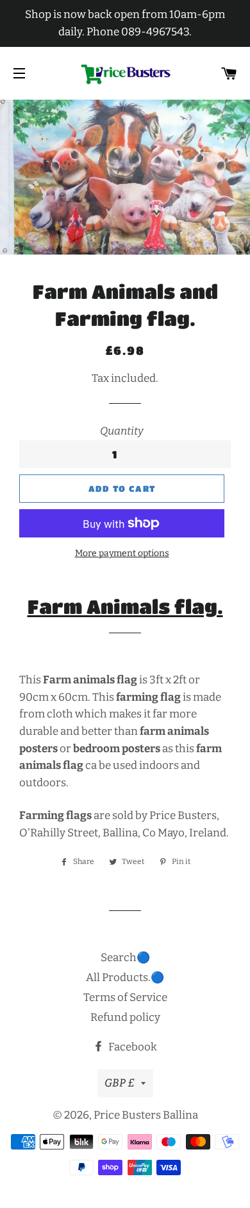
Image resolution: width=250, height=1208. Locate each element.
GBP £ (119, 1083)
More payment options (122, 553)
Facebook (131, 1047)
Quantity (122, 431)
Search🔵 (125, 957)
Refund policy (125, 1017)
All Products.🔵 (125, 977)
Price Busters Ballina (146, 1115)
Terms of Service (125, 997)
